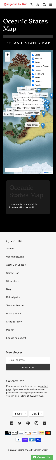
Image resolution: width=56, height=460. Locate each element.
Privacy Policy (13, 313)
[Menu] (50, 4)
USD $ (35, 413)
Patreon (10, 329)
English (19, 413)
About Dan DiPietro (16, 264)
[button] (43, 106)
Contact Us (43, 457)
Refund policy (13, 297)
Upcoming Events (15, 256)
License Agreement (16, 338)
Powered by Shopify (39, 450)
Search (10, 248)
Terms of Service (14, 305)
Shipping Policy (14, 321)
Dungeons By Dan (23, 450)
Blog (8, 289)
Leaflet (49, 172)
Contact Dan (12, 273)
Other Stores (12, 281)
